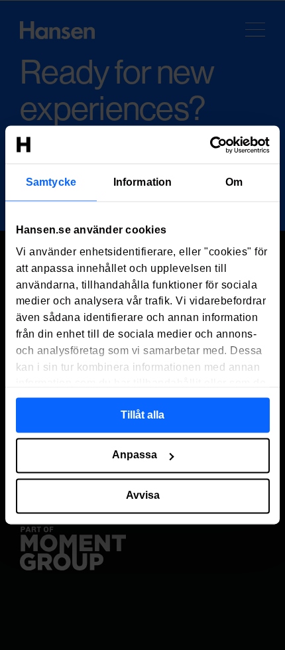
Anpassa (134, 455)
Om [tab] (234, 182)
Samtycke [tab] (51, 182)
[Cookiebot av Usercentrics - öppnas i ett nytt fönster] (212, 144)
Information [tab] (142, 182)
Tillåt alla (142, 415)
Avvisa (143, 495)
